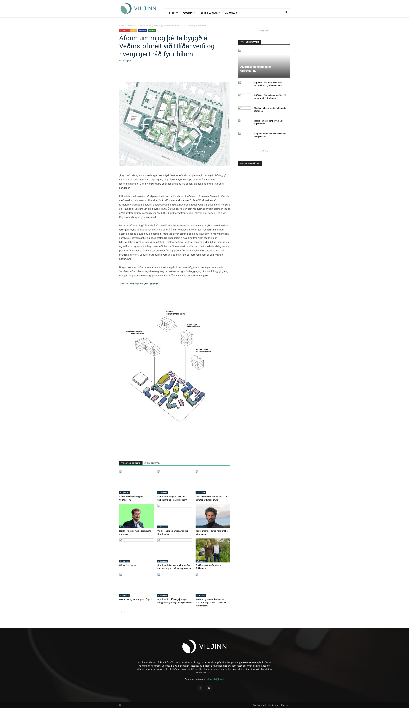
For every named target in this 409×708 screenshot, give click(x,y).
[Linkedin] (155, 73)
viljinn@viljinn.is (215, 679)
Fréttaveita (132, 25)
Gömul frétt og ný (127, 565)
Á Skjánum (124, 492)
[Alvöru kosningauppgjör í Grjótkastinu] (136, 482)
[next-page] (126, 612)
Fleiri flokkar (208, 12)
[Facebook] (140, 73)
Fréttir (170, 12)
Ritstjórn (127, 60)
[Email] (170, 73)
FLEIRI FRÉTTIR (152, 463)
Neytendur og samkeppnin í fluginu (135, 599)
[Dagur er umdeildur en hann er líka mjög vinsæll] (213, 516)
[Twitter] (148, 73)
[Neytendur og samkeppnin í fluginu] (136, 585)
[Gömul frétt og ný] (136, 550)
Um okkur (231, 12)
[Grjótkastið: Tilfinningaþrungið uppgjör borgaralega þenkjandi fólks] (174, 585)
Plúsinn (187, 12)
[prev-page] (121, 612)
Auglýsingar (273, 705)
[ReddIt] (162, 73)
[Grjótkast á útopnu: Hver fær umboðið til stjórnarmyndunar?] (174, 482)
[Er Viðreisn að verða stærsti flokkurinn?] (213, 550)
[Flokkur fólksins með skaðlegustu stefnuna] (136, 516)
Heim (121, 25)
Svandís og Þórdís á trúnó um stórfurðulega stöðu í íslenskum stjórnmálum (211, 602)
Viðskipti (152, 30)
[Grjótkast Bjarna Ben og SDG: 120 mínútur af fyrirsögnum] (213, 482)
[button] (286, 12)
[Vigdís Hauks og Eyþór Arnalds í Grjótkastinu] (174, 516)
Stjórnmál (142, 30)
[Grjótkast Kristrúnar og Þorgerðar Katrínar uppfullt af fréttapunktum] (174, 550)
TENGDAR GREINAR (131, 463)
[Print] (177, 73)
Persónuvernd (259, 705)
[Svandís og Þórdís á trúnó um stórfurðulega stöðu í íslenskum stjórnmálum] (213, 585)
